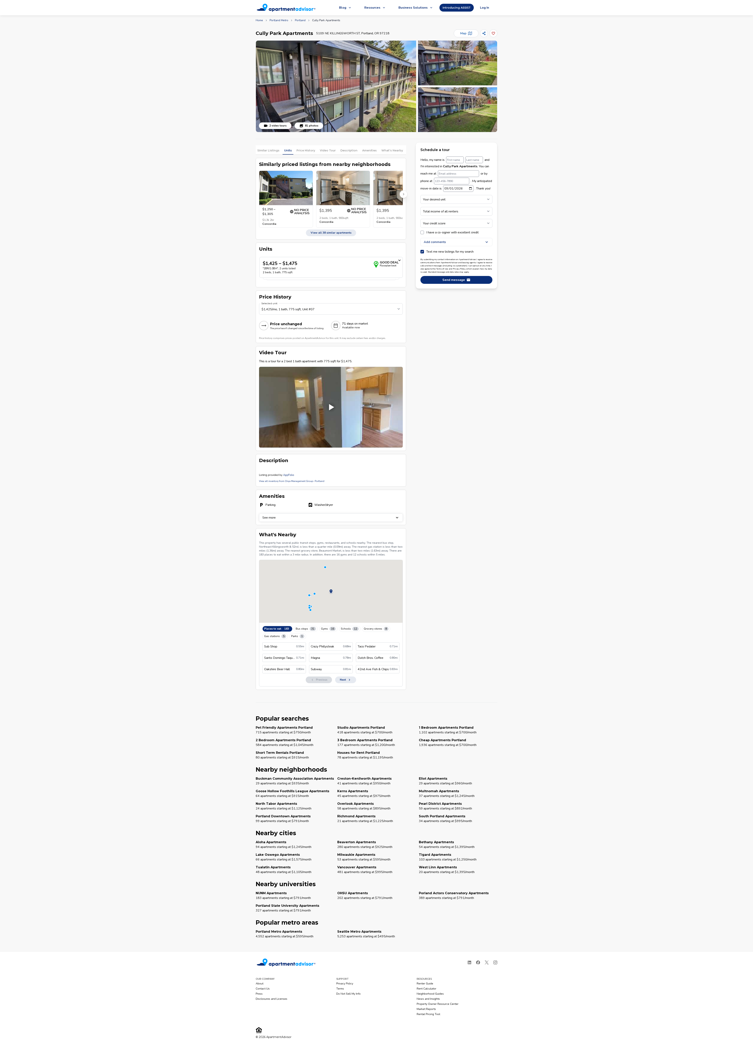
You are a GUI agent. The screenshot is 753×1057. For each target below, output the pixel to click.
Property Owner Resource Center (437, 1004)
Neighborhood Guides (430, 994)
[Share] (484, 33)
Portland (300, 20)
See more (269, 517)
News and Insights (428, 999)
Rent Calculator (426, 989)
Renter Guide (425, 983)
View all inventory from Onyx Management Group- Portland (291, 481)
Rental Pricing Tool (428, 1014)
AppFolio (288, 475)
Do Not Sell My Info (348, 994)
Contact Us (263, 989)
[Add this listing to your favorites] (493, 33)
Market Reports (426, 1009)
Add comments (435, 242)
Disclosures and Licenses (271, 999)
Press (259, 994)
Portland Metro (279, 20)
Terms (340, 989)
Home (259, 20)
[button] (336, 86)
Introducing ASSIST (457, 7)
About (259, 983)
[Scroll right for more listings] (403, 194)
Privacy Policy (344, 983)
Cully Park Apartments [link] (326, 20)
